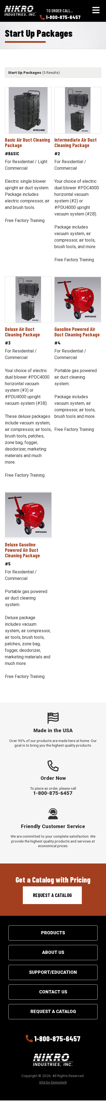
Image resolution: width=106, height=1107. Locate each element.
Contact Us (53, 992)
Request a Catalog (52, 895)
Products (53, 932)
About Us (53, 952)
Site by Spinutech (53, 1082)
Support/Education (53, 972)
